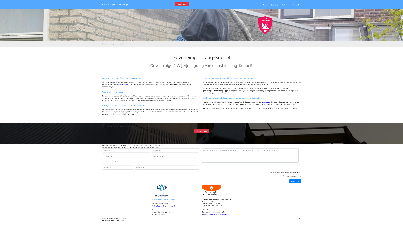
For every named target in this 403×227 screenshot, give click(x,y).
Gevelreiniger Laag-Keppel (115, 44)
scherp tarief (124, 84)
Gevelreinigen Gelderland (113, 4)
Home (104, 44)
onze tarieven (265, 102)
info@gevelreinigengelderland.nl (165, 206)
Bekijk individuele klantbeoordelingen (216, 214)
